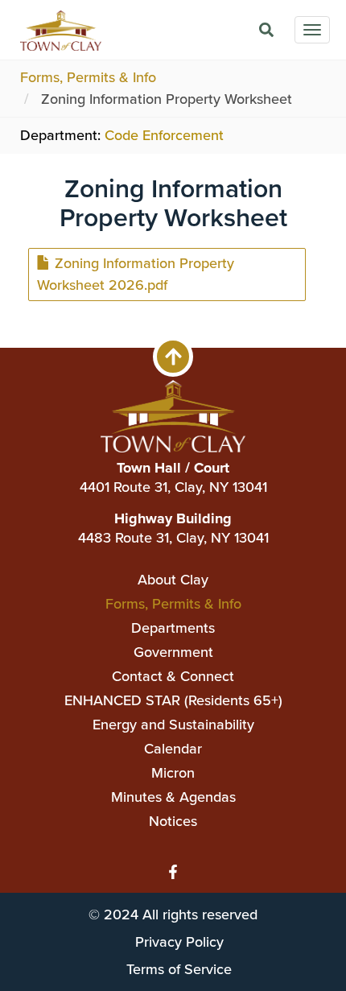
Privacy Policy (179, 941)
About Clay (173, 579)
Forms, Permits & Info (88, 77)
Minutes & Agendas (173, 797)
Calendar (173, 748)
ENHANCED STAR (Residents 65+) (173, 700)
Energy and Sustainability (173, 724)
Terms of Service (179, 969)
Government (173, 652)
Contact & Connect (173, 676)
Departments (173, 627)
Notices (173, 821)
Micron (173, 772)
